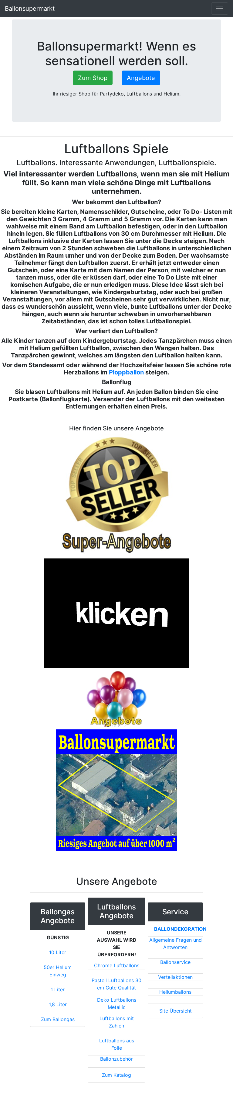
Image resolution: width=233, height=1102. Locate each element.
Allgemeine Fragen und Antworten (175, 943)
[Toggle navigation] (219, 8)
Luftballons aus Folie (116, 1044)
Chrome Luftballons (116, 965)
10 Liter (57, 952)
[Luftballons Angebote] (116, 698)
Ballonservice (175, 962)
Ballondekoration (180, 929)
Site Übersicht (175, 1011)
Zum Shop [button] (92, 78)
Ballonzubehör (116, 1059)
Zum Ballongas (58, 1019)
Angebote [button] (141, 78)
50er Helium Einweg (58, 971)
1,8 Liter (58, 1004)
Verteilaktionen (175, 977)
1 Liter (58, 989)
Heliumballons (175, 992)
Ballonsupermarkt (30, 8)
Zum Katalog (116, 1075)
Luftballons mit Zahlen (117, 1022)
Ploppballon (126, 372)
